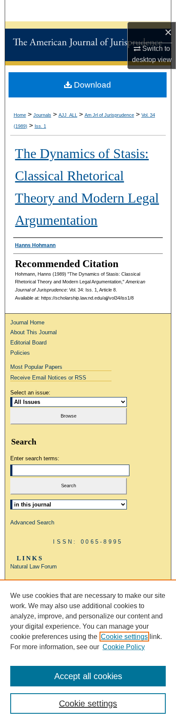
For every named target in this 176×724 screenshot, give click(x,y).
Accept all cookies (88, 676)
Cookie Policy (124, 646)
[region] (88, 652)
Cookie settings (124, 636)
